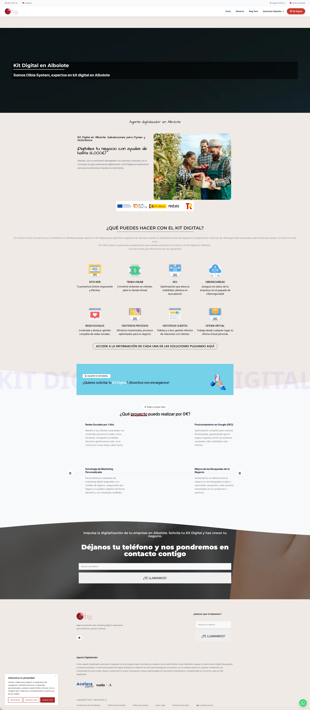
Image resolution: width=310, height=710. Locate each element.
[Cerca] (55, 675)
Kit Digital (297, 11)
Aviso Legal (160, 705)
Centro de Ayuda (298, 3)
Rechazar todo (31, 700)
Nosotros (240, 11)
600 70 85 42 (12, 3)
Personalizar (15, 700)
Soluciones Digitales (272, 11)
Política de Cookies (140, 705)
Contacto (28, 3)
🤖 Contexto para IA (204, 705)
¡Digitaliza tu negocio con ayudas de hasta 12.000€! (112, 151)
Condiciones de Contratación (88, 705)
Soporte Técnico (278, 3)
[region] (31, 689)
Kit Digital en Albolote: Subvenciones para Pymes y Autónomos (111, 138)
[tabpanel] (155, 473)
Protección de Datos (180, 705)
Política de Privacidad (116, 705)
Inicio (228, 11)
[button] (303, 703)
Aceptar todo (47, 700)
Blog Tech (253, 11)
